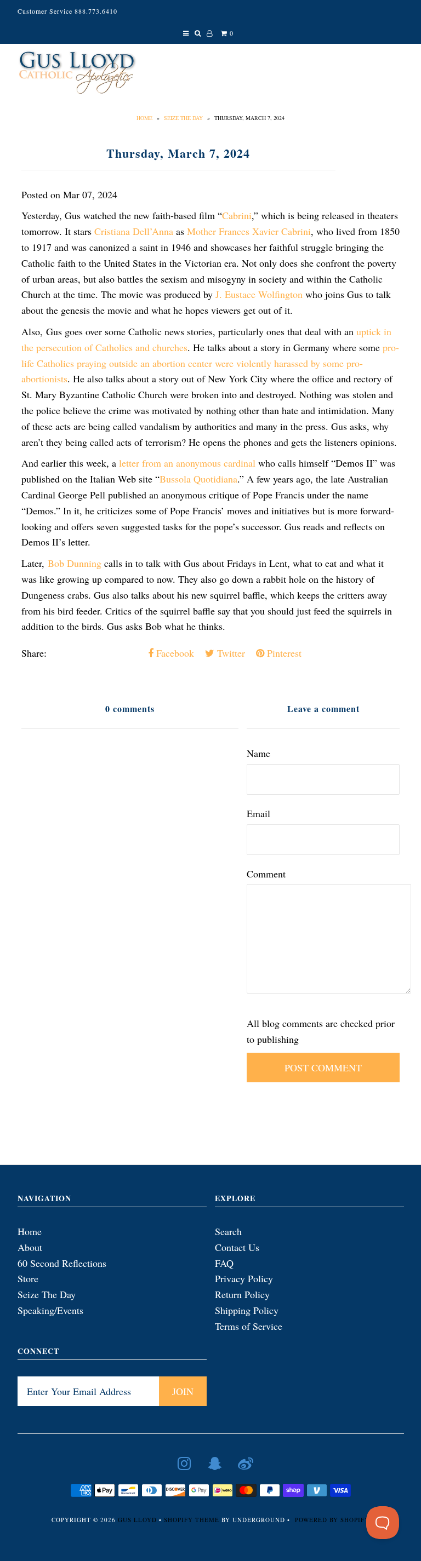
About (30, 1247)
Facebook (173, 652)
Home (144, 118)
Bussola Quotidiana (198, 478)
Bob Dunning (74, 563)
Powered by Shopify (332, 1520)
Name (258, 753)
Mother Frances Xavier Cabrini (249, 231)
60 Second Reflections (62, 1263)
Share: (34, 652)
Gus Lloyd (137, 1520)
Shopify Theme (191, 1520)
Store (28, 1278)
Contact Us (237, 1247)
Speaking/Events (50, 1310)
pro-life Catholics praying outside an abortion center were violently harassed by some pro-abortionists (210, 363)
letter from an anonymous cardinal (187, 462)
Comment (266, 873)
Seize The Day (183, 118)
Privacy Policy (244, 1278)
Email (258, 813)
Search (228, 1231)
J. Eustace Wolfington (259, 294)
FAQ (224, 1263)
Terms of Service (248, 1326)
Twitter (229, 652)
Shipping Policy (246, 1310)
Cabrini (237, 215)
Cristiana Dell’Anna (133, 231)
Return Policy (242, 1294)
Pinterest (282, 652)
